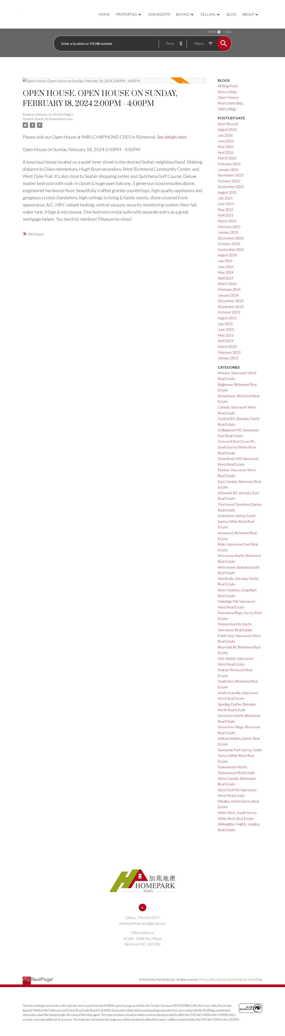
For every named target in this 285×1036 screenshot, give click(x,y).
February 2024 (229, 289)
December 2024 (230, 238)
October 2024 (229, 243)
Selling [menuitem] (208, 14)
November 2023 (230, 306)
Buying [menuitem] (182, 14)
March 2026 (227, 158)
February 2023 (229, 352)
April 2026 (225, 152)
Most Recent (228, 124)
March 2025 (227, 221)
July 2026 (225, 135)
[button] (142, 907)
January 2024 (228, 295)
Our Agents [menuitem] (159, 14)
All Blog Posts (228, 86)
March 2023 (227, 346)
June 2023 (226, 329)
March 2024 (227, 283)
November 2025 (230, 175)
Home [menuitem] (104, 14)
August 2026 (227, 129)
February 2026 (229, 164)
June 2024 (226, 266)
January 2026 (228, 169)
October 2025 (229, 181)
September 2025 (231, 186)
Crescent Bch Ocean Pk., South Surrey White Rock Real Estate (237, 447)
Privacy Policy (208, 979)
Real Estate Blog (230, 103)
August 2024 (227, 255)
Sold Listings (227, 109)
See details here (172, 136)
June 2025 (226, 203)
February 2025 (229, 226)
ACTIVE (211, 31)
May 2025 (225, 209)
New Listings (227, 91)
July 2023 (225, 324)
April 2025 (225, 215)
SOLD (228, 31)
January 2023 (228, 358)
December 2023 (230, 301)
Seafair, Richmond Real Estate (54, 119)
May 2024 (225, 272)
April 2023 (225, 340)
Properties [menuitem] (126, 14)
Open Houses (228, 97)
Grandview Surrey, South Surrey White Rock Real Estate (236, 521)
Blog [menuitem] (231, 14)
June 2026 (226, 141)
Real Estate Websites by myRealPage (240, 979)
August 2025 (227, 192)
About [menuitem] (248, 14)
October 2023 (229, 312)
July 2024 (225, 261)
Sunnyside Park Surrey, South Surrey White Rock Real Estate (240, 755)
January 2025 (228, 232)
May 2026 (225, 146)
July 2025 (225, 198)
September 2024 (231, 249)
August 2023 (227, 318)
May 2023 (225, 335)
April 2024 (225, 278)
